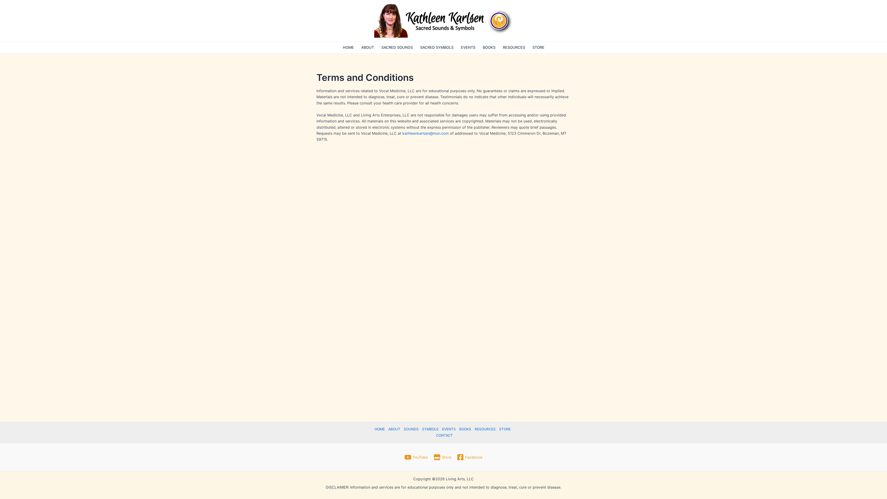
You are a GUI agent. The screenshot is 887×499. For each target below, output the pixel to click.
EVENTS (468, 47)
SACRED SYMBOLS (436, 47)
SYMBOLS (430, 429)
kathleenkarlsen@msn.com (425, 133)
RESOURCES (514, 47)
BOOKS (489, 47)
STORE (538, 47)
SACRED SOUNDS (397, 47)
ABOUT (367, 47)
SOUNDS (411, 429)
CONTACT (444, 435)
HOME (348, 47)
